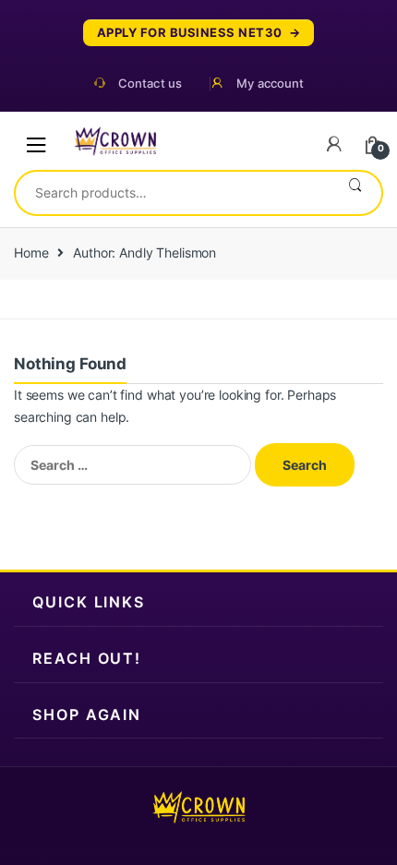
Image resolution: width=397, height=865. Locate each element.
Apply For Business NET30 (190, 33)
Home (31, 252)
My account (270, 83)
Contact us (150, 83)
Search (355, 193)
